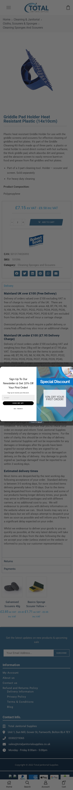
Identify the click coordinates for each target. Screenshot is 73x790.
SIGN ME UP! (18, 403)
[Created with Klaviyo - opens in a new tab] (36, 422)
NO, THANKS (18, 408)
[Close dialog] (71, 369)
